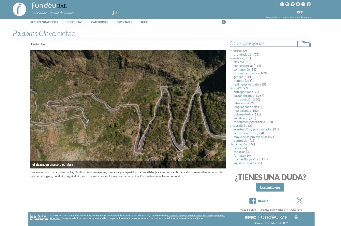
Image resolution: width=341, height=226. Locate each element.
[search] (114, 13)
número (239, 80)
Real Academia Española (297, 17)
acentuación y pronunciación (253, 129)
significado (241, 118)
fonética (235, 50)
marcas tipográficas (247, 159)
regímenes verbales (247, 84)
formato (239, 155)
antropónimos (243, 92)
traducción (245, 99)
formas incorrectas (246, 73)
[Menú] (224, 22)
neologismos (242, 110)
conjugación (242, 69)
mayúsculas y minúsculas (250, 137)
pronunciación (243, 54)
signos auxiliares (245, 163)
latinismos (241, 103)
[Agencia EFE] (300, 12)
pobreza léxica (243, 114)
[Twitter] (300, 200)
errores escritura (245, 133)
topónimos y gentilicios (249, 122)
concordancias (243, 65)
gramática (236, 58)
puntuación (241, 140)
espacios (239, 151)
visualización (238, 144)
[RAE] (308, 12)
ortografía (236, 125)
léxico (234, 88)
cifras (237, 148)
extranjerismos (244, 95)
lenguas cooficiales (246, 107)
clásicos (239, 62)
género (238, 77)
